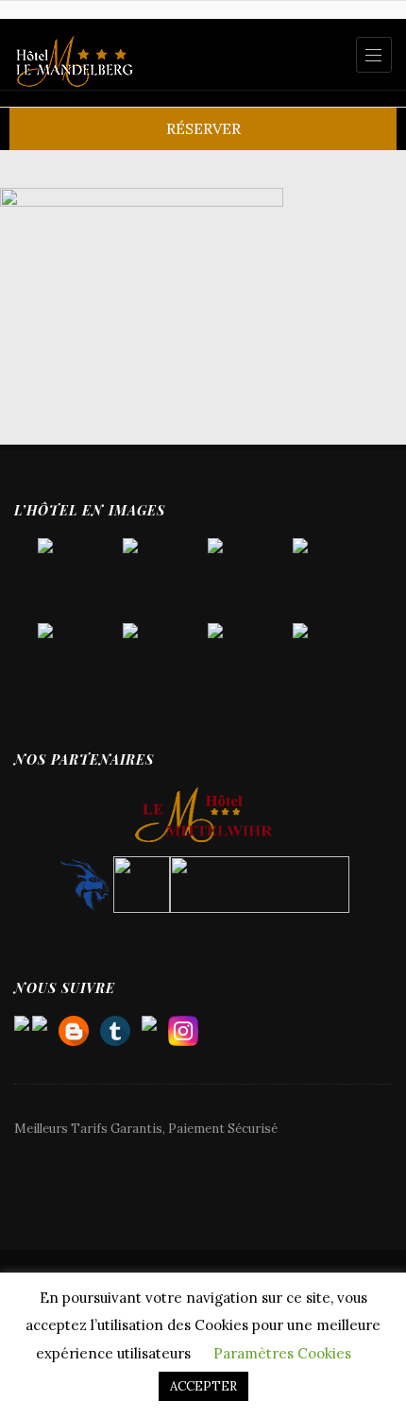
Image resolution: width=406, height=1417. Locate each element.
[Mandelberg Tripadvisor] (39, 1027)
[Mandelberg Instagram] (183, 1027)
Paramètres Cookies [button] (282, 1353)
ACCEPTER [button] (203, 1386)
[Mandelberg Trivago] (115, 1027)
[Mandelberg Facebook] (149, 1027)
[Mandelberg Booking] (74, 1027)
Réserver (203, 128)
